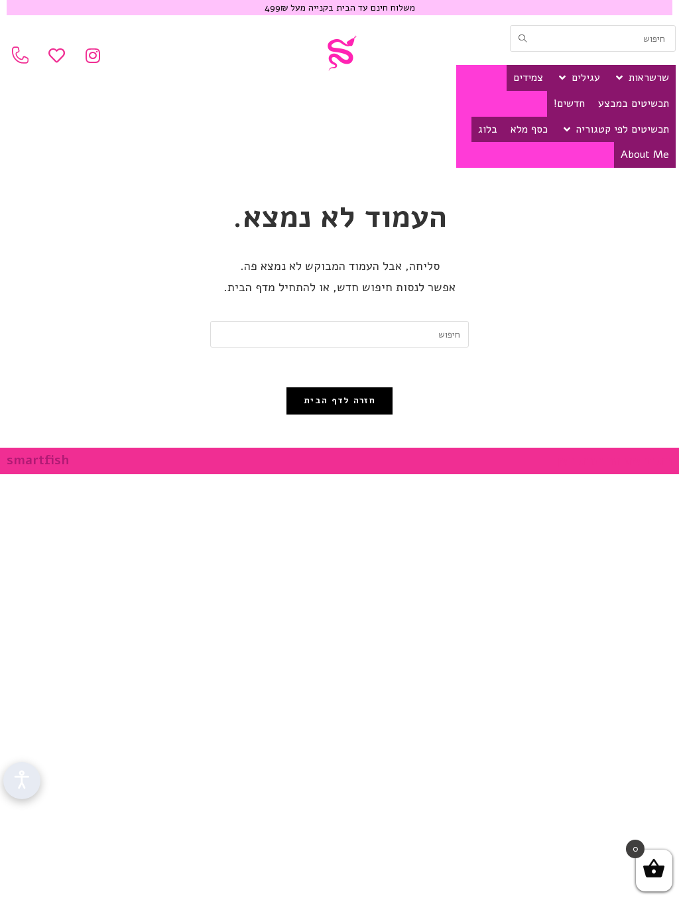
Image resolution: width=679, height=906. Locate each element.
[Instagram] (92, 55)
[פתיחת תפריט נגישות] (21, 780)
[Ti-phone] (19, 55)
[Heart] (56, 55)
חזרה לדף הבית (339, 401)
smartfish (38, 460)
